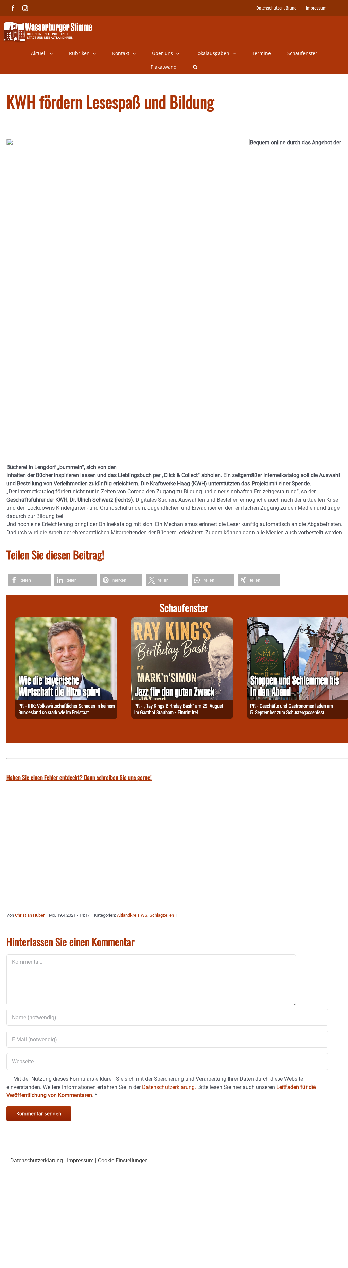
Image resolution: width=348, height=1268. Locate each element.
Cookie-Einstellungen (123, 1160)
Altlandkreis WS (132, 915)
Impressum (80, 1160)
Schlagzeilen (162, 915)
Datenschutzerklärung (36, 1160)
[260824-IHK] (66, 621)
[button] (195, 67)
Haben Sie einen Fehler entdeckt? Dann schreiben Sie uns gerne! (79, 777)
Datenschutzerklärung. (169, 1087)
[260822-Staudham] (182, 621)
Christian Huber (30, 915)
